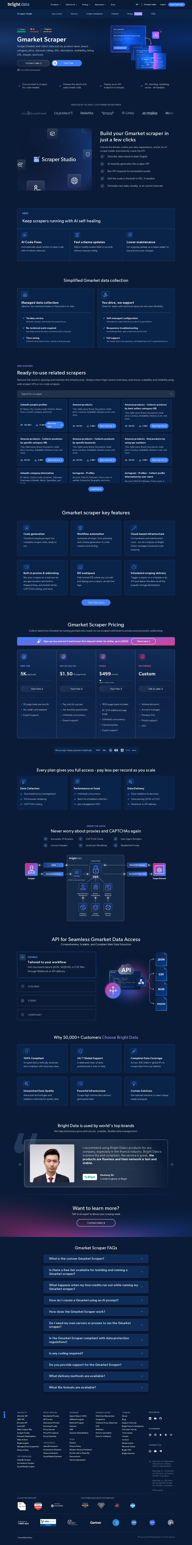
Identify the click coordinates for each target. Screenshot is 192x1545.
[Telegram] (160, 1451)
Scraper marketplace (94, 14)
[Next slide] (172, 1164)
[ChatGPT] (150, 1434)
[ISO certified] (134, 1522)
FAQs (153, 14)
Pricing (134, 14)
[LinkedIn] (150, 1418)
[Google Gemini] (160, 1434)
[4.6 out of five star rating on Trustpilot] (21, 30)
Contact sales (150, 4)
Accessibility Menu (25, 1537)
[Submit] (171, 394)
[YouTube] (155, 1418)
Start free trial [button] (176, 4)
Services (74, 14)
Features (115, 14)
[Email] (155, 1451)
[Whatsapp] (150, 1451)
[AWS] (21, 1506)
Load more (96, 489)
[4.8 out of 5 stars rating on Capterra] (47, 30)
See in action (57, 14)
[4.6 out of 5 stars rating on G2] (34, 30)
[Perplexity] (155, 1434)
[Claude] (165, 1434)
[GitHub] (160, 1418)
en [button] (137, 4)
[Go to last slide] (20, 1164)
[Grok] (171, 1434)
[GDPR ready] (152, 1522)
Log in (163, 4)
